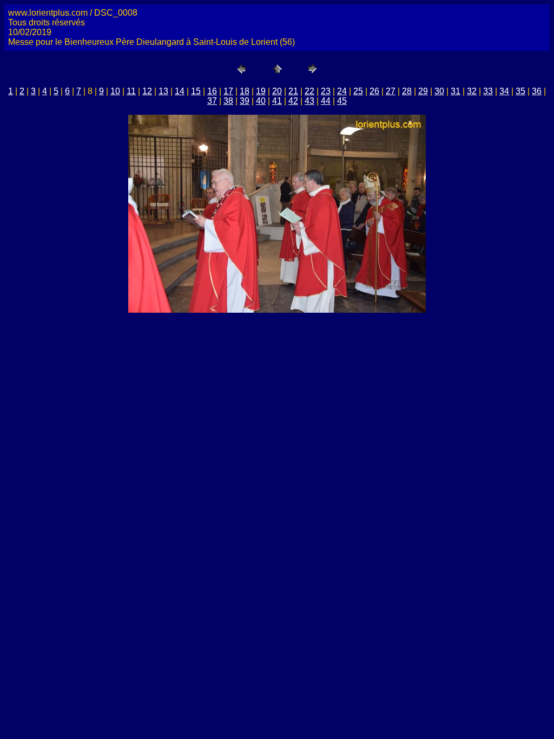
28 (407, 91)
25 (358, 91)
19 (261, 91)
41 (277, 100)
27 (390, 91)
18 (244, 91)
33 (488, 91)
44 (326, 100)
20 (277, 91)
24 (342, 91)
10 (115, 91)
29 (423, 91)
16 (212, 91)
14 (179, 91)
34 (504, 91)
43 (309, 100)
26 (374, 91)
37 (212, 100)
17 (228, 91)
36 (537, 91)
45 (342, 100)
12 (147, 91)
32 (472, 91)
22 (309, 91)
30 (439, 91)
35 (520, 91)
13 (163, 91)
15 (196, 91)
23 (326, 91)
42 (293, 100)
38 (228, 100)
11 (131, 91)
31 (455, 91)
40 (261, 100)
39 (244, 100)
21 (293, 91)
